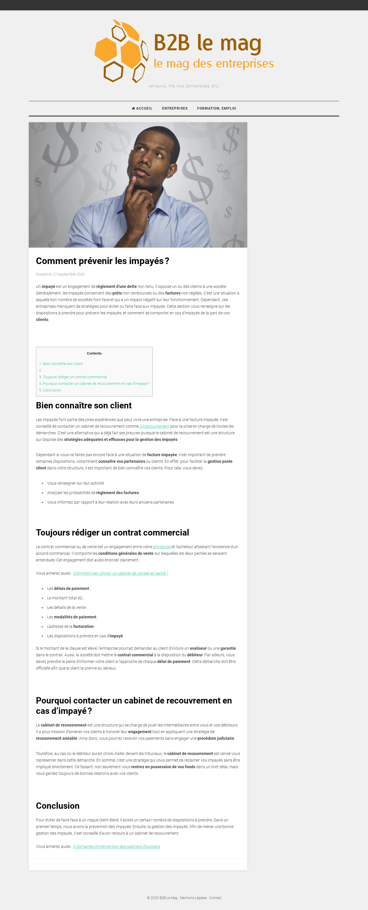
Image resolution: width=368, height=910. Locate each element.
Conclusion (50, 390)
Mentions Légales (193, 898)
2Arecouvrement (154, 426)
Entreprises (175, 108)
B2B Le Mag (168, 898)
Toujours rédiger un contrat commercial (73, 377)
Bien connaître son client (61, 364)
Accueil (144, 108)
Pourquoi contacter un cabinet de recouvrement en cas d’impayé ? (94, 383)
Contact (215, 898)
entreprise (162, 546)
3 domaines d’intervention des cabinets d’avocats (116, 846)
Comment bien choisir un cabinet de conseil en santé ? (120, 573)
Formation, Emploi (216, 108)
